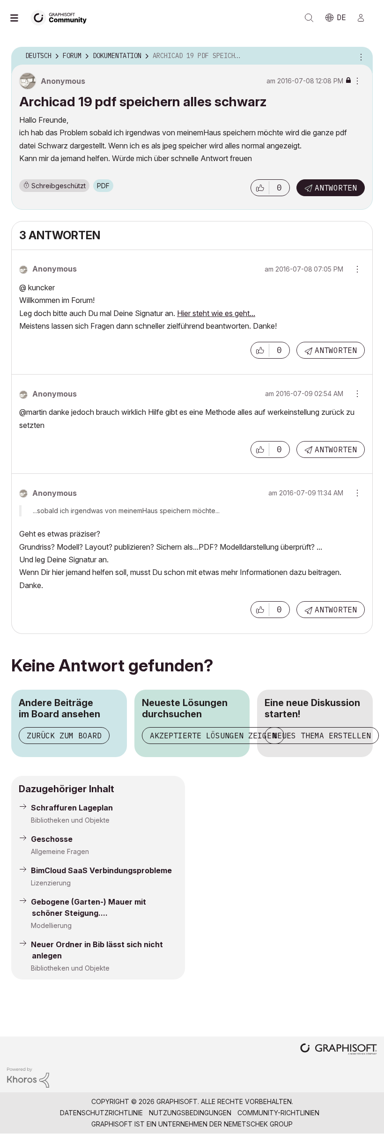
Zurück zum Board (64, 735)
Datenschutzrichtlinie (101, 1113)
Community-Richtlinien (278, 1113)
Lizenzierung (51, 883)
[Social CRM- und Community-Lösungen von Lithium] (28, 1077)
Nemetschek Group (258, 1124)
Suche (309, 17)
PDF (103, 186)
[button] (260, 188)
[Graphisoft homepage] (338, 1050)
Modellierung (51, 925)
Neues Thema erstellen (322, 735)
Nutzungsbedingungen (190, 1113)
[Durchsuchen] (18, 17)
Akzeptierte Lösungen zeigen (213, 735)
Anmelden (365, 17)
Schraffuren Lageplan (72, 807)
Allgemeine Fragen (60, 851)
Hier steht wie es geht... (216, 313)
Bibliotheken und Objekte (70, 820)
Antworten (336, 187)
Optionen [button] (360, 56)
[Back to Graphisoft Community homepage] (61, 17)
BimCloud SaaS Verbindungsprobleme (101, 870)
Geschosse (52, 839)
